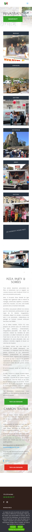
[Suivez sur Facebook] (3, 502)
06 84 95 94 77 (12, 19)
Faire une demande (16, 402)
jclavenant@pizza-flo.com (11, 447)
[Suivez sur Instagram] (7, 502)
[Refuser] (30, 521)
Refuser (20, 527)
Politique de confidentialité (16, 529)
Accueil (7, 461)
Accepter (13, 527)
